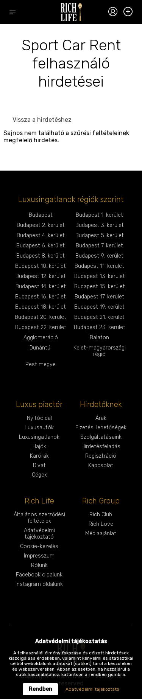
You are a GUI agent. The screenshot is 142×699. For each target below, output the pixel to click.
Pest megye (40, 364)
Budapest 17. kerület (99, 297)
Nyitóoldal (39, 418)
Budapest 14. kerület (41, 286)
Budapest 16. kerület (40, 297)
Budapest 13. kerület (99, 276)
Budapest (41, 215)
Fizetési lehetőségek (100, 427)
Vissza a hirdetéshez (42, 119)
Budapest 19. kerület (99, 307)
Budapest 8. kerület (40, 256)
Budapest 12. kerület (41, 276)
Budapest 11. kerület (99, 266)
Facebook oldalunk (39, 575)
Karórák (39, 456)
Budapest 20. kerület (40, 317)
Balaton (99, 337)
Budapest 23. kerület (99, 327)
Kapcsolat (100, 465)
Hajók (39, 446)
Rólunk (39, 565)
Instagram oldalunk (39, 584)
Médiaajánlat (100, 533)
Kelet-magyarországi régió (99, 351)
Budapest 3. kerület (99, 225)
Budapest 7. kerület (99, 245)
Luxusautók (39, 427)
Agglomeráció (40, 337)
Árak (100, 418)
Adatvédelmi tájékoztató (39, 533)
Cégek (39, 475)
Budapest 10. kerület (40, 266)
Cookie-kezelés (39, 546)
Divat (39, 465)
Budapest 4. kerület (41, 235)
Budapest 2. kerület (41, 225)
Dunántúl (40, 348)
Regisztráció (100, 456)
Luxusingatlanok (39, 437)
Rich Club (100, 514)
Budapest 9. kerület (99, 256)
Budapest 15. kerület (99, 286)
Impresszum (39, 556)
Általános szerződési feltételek (39, 517)
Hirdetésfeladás (100, 446)
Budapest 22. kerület (40, 327)
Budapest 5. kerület (99, 235)
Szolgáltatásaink (101, 437)
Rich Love (101, 524)
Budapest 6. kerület (40, 245)
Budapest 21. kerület (99, 317)
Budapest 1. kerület (99, 215)
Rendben (40, 689)
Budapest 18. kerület (40, 307)
